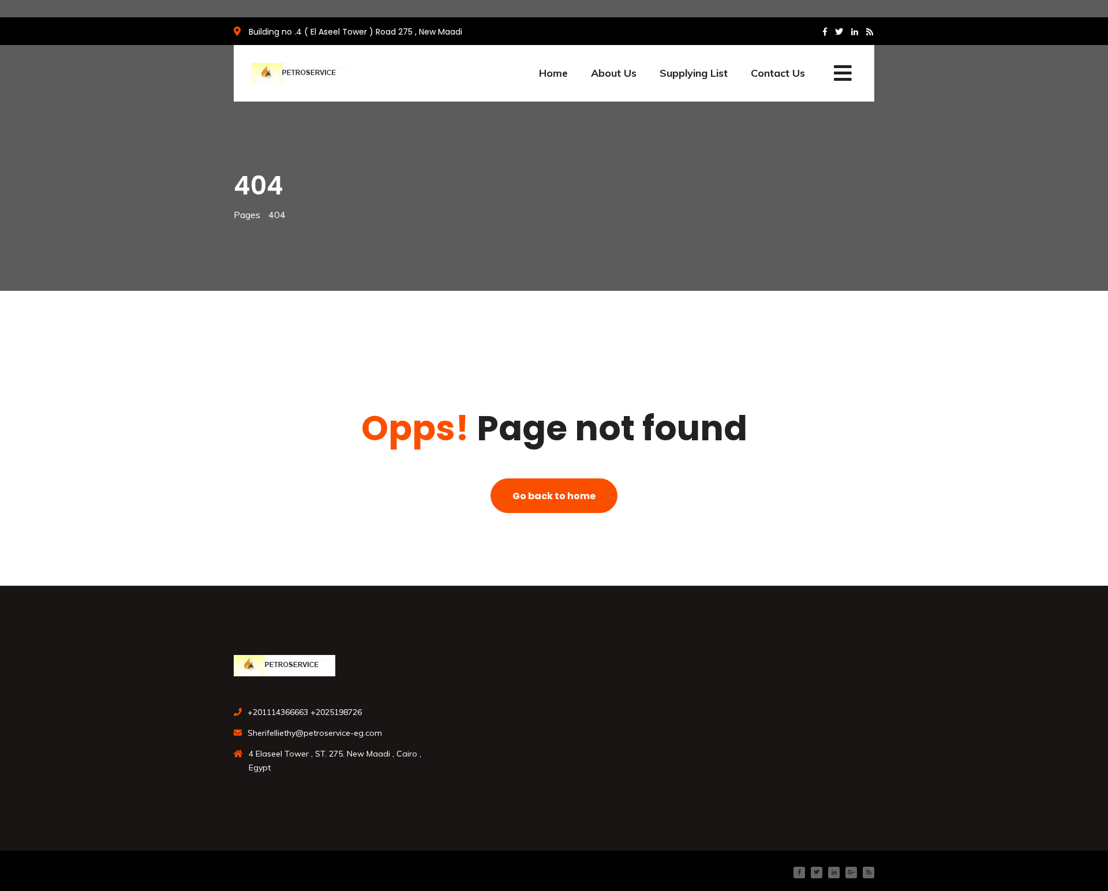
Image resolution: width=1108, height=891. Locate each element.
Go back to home (554, 496)
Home (553, 73)
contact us (778, 73)
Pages (247, 214)
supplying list (694, 73)
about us (614, 73)
